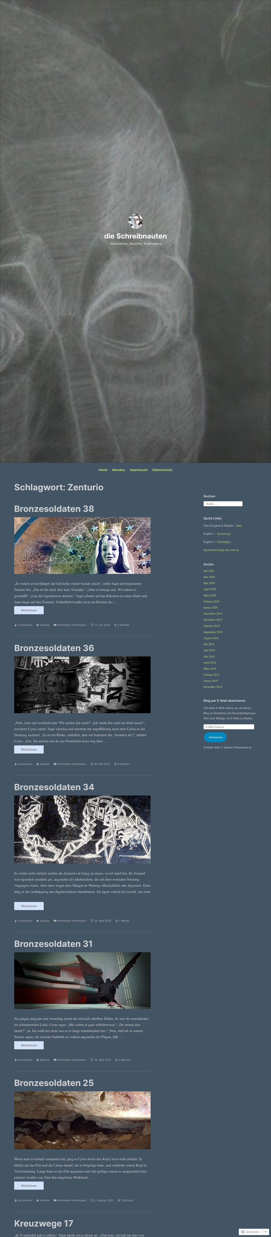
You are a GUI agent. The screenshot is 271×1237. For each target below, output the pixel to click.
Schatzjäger (224, 542)
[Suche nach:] (223, 503)
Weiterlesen (25, 611)
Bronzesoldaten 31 (53, 943)
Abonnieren (215, 737)
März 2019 (210, 668)
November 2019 (213, 619)
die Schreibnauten (135, 236)
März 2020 (210, 595)
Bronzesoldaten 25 (54, 1082)
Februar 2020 (211, 601)
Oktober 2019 (212, 626)
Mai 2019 (209, 656)
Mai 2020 (209, 583)
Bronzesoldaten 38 (54, 508)
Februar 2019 (211, 675)
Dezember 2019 (213, 613)
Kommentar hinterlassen (72, 624)
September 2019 (213, 632)
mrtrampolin (25, 624)
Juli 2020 (209, 571)
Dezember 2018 (213, 687)
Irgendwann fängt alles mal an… (223, 550)
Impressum (139, 470)
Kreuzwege (224, 533)
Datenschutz (162, 470)
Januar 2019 (211, 681)
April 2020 (210, 589)
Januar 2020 (211, 607)
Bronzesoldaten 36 (54, 648)
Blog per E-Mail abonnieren (224, 700)
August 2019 (211, 638)
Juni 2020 (209, 577)
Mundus (118, 470)
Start (239, 525)
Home (102, 470)
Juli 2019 (209, 644)
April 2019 (210, 662)
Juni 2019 (209, 650)
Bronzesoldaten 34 (54, 787)
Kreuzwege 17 (43, 1223)
